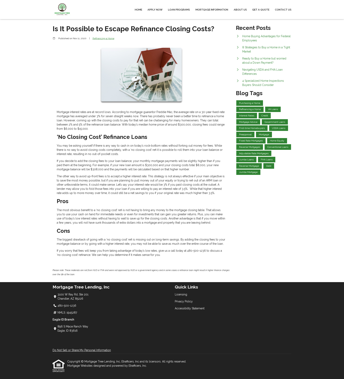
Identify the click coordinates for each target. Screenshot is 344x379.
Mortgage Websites (80, 365)
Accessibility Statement (189, 308)
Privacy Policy (184, 301)
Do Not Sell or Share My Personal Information (82, 350)
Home (138, 9)
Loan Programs (179, 9)
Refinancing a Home (103, 38)
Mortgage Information (211, 9)
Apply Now (155, 9)
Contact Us (283, 9)
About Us (240, 9)
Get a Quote (260, 9)
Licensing (181, 294)
